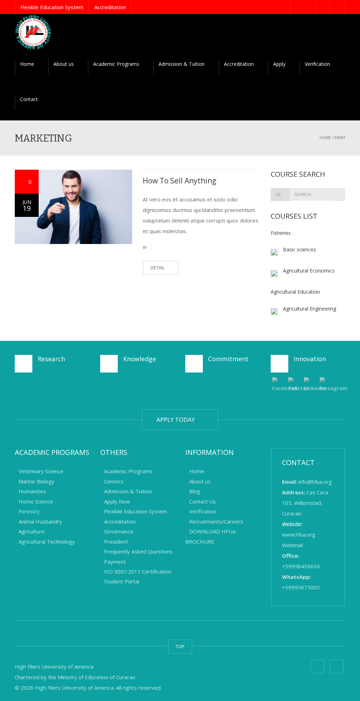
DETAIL (158, 267)
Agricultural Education (295, 291)
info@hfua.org (315, 481)
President (116, 541)
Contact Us (202, 501)
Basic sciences (299, 249)
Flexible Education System (51, 7)
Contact (29, 99)
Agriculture (32, 531)
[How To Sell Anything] (73, 207)
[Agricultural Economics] (274, 273)
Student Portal (121, 581)
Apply (279, 64)
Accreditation (110, 7)
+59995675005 (301, 587)
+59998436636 (301, 566)
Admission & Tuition (182, 64)
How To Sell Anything (179, 181)
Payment (115, 561)
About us (63, 64)
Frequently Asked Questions (138, 551)
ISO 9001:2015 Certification (137, 571)
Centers (113, 481)
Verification (317, 64)
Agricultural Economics (309, 270)
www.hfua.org (298, 534)
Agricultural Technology (47, 541)
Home (27, 64)
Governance (118, 531)
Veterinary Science (42, 471)
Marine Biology (37, 481)
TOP (180, 646)
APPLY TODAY (177, 419)
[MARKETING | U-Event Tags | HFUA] (33, 31)
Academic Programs (116, 64)
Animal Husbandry (40, 521)
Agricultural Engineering (309, 308)
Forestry (30, 511)
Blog (194, 491)
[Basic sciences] (274, 251)
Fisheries (281, 233)
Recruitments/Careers (216, 521)
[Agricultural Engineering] (274, 311)
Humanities (32, 491)
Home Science (36, 501)
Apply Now (117, 501)
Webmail (292, 545)
